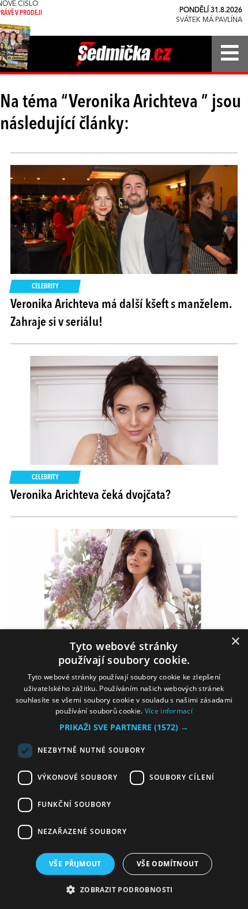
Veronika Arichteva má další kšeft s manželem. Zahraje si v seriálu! (120, 313)
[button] (124, 727)
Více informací (169, 711)
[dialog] (124, 769)
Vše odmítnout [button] (167, 864)
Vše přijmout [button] (75, 864)
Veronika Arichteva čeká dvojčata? (90, 495)
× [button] (235, 641)
